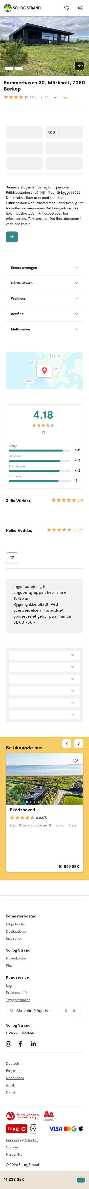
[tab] (26, 802)
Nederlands (15, 1078)
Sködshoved (22, 810)
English (11, 1070)
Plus (9, 965)
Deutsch (12, 1063)
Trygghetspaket (18, 1000)
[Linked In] (36, 1043)
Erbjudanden (16, 924)
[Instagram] (11, 1043)
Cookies (12, 1147)
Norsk (10, 1085)
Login (10, 985)
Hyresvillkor (15, 1154)
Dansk (11, 1092)
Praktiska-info (17, 992)
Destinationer (16, 931)
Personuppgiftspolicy (22, 1140)
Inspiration (14, 938)
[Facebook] (23, 1043)
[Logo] (20, 7)
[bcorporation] (34, 1132)
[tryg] (18, 1132)
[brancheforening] (23, 1119)
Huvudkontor (16, 958)
